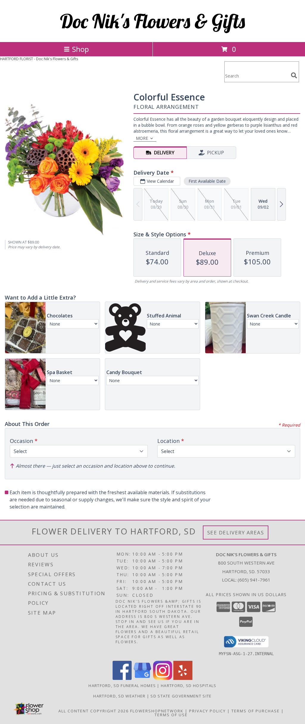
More (142, 138)
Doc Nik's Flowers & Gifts (152, 21)
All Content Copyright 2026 (93, 711)
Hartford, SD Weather (119, 696)
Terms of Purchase (255, 711)
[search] (294, 75)
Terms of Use (171, 714)
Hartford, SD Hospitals (189, 685)
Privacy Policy (207, 711)
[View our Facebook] (122, 678)
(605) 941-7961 (254, 580)
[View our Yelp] (182, 678)
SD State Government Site (180, 696)
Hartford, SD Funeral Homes (122, 685)
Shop (80, 49)
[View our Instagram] (162, 678)
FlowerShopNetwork (156, 711)
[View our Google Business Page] (142, 678)
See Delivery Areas (235, 532)
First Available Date (207, 181)
